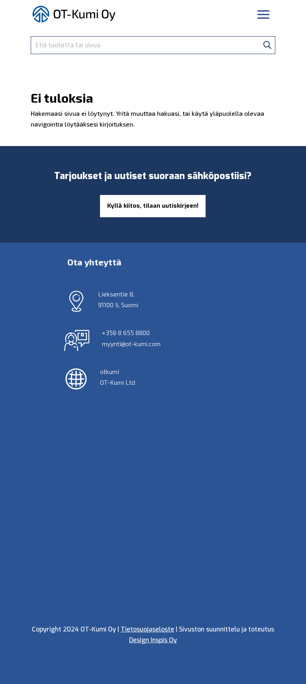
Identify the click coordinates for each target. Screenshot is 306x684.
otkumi (109, 371)
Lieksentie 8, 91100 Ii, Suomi (118, 299)
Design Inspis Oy (153, 640)
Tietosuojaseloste (147, 629)
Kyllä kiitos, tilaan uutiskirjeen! (152, 206)
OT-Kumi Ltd (117, 382)
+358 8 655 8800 (126, 332)
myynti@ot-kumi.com (131, 343)
